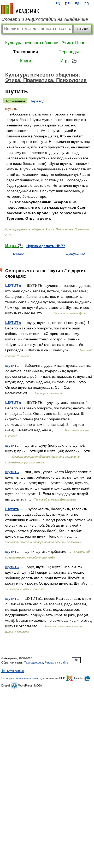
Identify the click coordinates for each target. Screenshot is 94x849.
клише (18, 253)
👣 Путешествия (12, 670)
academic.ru (20, 8)
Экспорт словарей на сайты (19, 678)
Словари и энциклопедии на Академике (44, 19)
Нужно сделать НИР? (45, 246)
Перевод (37, 101)
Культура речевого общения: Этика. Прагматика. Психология (47, 42)
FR (86, 4)
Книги (25, 61)
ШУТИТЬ (13, 285)
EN (57, 4)
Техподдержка (33, 662)
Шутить (12, 509)
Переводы (68, 52)
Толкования (25, 52)
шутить (12, 365)
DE (67, 4)
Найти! (82, 29)
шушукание (75, 253)
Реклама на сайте (56, 662)
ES (77, 4)
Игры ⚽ (68, 61)
